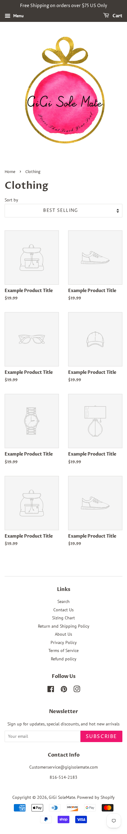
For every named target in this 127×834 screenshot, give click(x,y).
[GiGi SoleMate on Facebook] (50, 690)
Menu (18, 16)
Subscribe (101, 736)
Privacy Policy (64, 642)
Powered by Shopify (96, 797)
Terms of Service (63, 650)
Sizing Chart (63, 618)
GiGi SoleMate (62, 797)
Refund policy (63, 659)
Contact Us (63, 610)
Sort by (11, 200)
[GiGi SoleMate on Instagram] (76, 690)
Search (63, 601)
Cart (117, 16)
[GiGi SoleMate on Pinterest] (63, 690)
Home (10, 172)
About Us (63, 634)
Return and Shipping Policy (63, 626)
